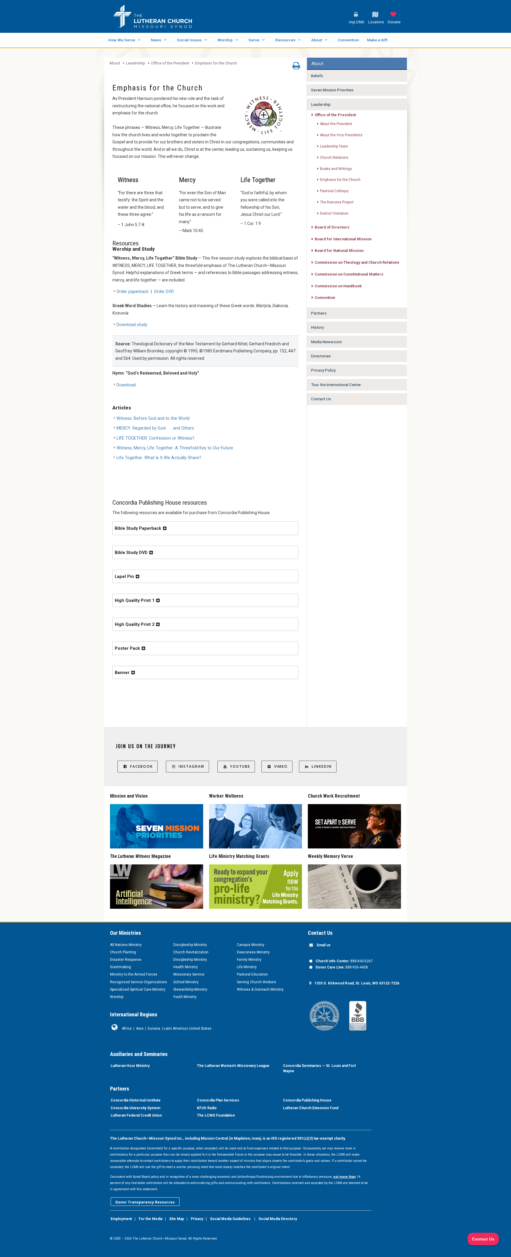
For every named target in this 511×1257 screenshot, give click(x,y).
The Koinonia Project (337, 202)
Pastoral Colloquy (334, 191)
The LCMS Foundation (216, 1115)
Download (126, 385)
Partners (318, 313)
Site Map (176, 1219)
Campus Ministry (250, 945)
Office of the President (170, 63)
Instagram (191, 766)
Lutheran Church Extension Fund (310, 1108)
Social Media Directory (277, 1219)
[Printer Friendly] (296, 67)
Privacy (197, 1219)
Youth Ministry (185, 997)
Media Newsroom (326, 341)
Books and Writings (336, 169)
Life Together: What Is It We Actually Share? (159, 457)
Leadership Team (334, 146)
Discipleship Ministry (190, 945)
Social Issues (189, 40)
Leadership (135, 63)
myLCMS (356, 22)
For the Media (150, 1219)
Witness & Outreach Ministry (260, 989)
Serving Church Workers (256, 982)
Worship (225, 40)
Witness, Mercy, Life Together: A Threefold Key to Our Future (175, 448)
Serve (253, 40)
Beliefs (317, 75)
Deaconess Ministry (253, 952)
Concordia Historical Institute (136, 1100)
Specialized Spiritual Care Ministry (137, 989)
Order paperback (132, 291)
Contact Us (321, 398)
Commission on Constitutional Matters (349, 274)
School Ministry (185, 982)
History (317, 327)
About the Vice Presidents (341, 135)
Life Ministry (247, 967)
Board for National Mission (339, 250)
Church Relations (334, 157)
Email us (324, 945)
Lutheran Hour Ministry (130, 1066)
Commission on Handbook (338, 286)
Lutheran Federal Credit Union (136, 1115)
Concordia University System (135, 1108)
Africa (127, 1028)
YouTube (240, 766)
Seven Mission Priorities (332, 90)
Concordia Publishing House (307, 1100)
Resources (285, 40)
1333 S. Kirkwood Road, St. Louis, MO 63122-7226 (356, 983)
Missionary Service (188, 974)
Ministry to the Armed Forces (133, 974)
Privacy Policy (323, 370)
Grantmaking (120, 967)
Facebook (141, 766)
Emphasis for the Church (216, 63)
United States (200, 1028)
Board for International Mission (343, 239)
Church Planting (123, 952)
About (316, 40)
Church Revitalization (190, 952)
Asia (139, 1028)
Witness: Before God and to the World (153, 418)
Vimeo (281, 766)
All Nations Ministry (126, 945)
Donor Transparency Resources (145, 1202)
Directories (321, 356)
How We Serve (121, 40)
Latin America (175, 1028)
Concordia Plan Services (218, 1100)
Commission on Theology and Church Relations (357, 262)
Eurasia (154, 1028)
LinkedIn (322, 766)
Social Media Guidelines (230, 1219)
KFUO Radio (207, 1108)
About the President (336, 124)
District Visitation (334, 213)
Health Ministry (185, 967)
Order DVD (164, 291)
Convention (348, 40)
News (156, 40)
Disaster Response (125, 960)
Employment (121, 1219)
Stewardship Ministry (190, 989)
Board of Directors (332, 227)
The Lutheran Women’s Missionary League (233, 1066)
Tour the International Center (336, 384)
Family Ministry (249, 960)
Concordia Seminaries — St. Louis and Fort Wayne (319, 1068)
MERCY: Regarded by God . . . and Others (155, 428)
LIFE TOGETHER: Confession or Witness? (156, 438)
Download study (132, 324)
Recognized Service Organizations (138, 982)
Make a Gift (377, 40)
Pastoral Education (252, 974)
